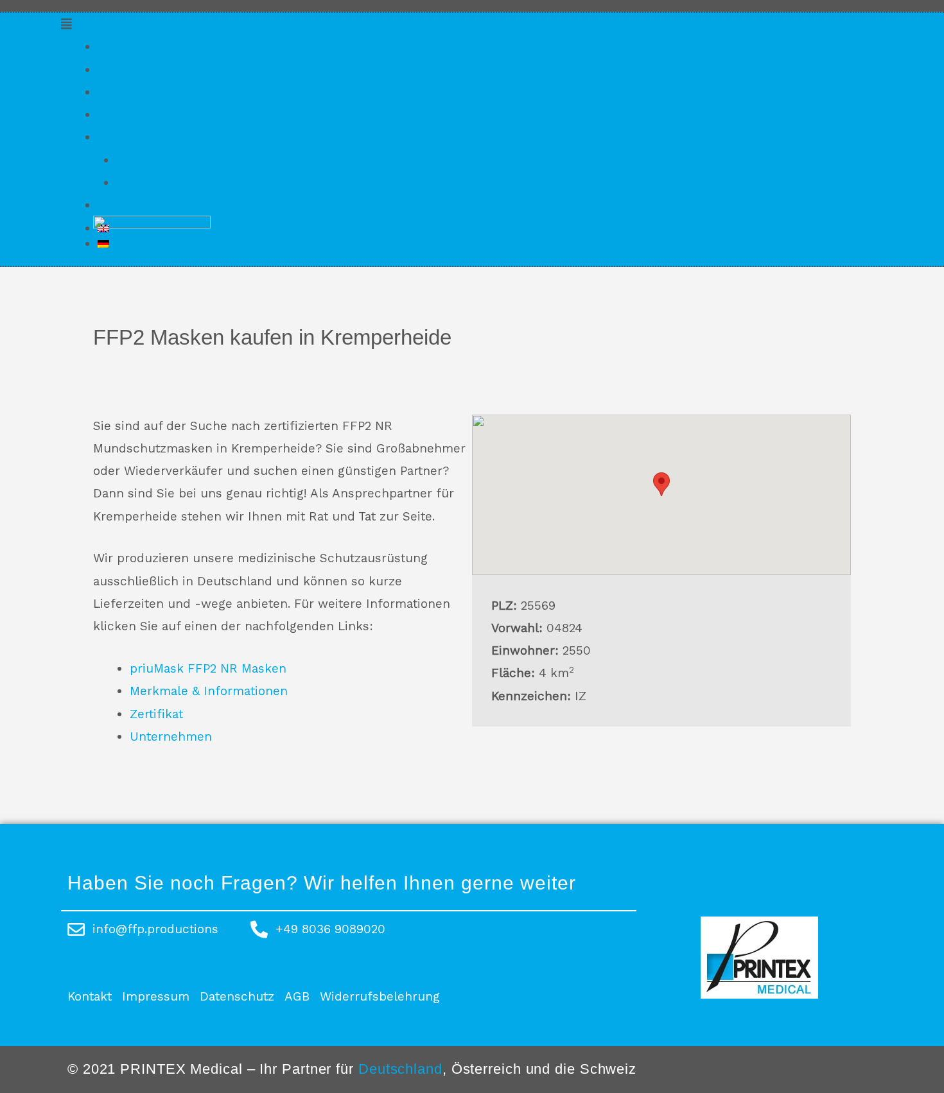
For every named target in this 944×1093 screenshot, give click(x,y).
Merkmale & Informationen (177, 69)
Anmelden (146, 182)
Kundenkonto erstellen (184, 160)
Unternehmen (139, 114)
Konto (114, 137)
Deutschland (400, 1069)
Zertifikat (124, 92)
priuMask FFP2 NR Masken (176, 46)
